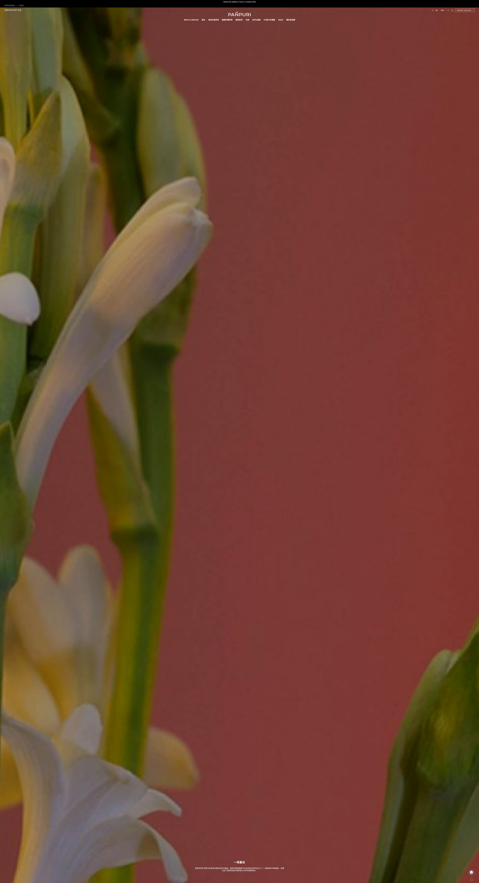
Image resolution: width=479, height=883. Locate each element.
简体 (442, 10)
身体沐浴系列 (213, 20)
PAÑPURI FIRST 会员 (12, 10)
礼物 (247, 20)
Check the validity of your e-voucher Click (239, 1)
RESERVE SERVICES (464, 10)
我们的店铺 (290, 20)
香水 (203, 20)
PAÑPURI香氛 (269, 20)
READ (280, 20)
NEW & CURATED (191, 20)
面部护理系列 (227, 20)
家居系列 (239, 20)
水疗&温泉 (256, 20)
